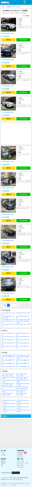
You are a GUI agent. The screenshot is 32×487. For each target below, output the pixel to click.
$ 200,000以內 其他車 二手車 (22, 364)
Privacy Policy (13, 485)
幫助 (2, 465)
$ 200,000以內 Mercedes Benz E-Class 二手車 (8, 384)
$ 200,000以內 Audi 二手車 (8, 319)
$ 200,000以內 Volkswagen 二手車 (22, 321)
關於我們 (3, 461)
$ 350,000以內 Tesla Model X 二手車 (22, 404)
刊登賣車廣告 (21, 453)
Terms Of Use (4, 485)
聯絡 (9, 39)
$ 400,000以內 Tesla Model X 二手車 (8, 407)
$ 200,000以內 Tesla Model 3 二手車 (8, 378)
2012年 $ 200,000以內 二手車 (23, 347)
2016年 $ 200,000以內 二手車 (23, 337)
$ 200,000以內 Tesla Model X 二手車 (8, 401)
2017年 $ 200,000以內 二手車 (8, 334)
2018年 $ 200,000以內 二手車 (23, 334)
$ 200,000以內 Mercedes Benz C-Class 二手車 (8, 374)
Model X (18, 6)
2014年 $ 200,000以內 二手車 (23, 340)
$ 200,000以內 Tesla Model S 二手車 (22, 384)
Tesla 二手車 (20, 467)
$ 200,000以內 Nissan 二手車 (8, 325)
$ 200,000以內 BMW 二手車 (23, 313)
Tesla (13, 6)
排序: (26, 15)
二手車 (2, 453)
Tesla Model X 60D (8, 86)
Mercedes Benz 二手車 (22, 463)
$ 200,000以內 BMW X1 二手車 (9, 387)
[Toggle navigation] (29, 2)
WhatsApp (24, 39)
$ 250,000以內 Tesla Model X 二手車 (22, 401)
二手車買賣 (8, 6)
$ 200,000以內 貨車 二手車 (8, 366)
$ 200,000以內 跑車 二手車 (22, 366)
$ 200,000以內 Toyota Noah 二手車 (8, 390)
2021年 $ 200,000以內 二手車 (23, 343)
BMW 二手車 (20, 465)
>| (16, 305)
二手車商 (3, 455)
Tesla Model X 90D (8, 59)
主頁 (3, 6)
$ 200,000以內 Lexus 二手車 (23, 324)
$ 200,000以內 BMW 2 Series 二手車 (21, 390)
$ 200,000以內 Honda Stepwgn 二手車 (7, 394)
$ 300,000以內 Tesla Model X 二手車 (8, 404)
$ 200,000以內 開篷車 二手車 (8, 364)
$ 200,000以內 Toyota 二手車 (8, 313)
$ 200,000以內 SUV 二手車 (22, 355)
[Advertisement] (16, 133)
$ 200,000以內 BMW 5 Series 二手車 (21, 394)
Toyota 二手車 (20, 461)
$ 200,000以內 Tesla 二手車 (23, 319)
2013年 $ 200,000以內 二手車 (8, 347)
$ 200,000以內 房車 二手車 (8, 355)
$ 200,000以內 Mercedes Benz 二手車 (8, 317)
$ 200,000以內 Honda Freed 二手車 (23, 381)
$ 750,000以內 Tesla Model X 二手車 (22, 410)
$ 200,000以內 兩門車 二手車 (8, 360)
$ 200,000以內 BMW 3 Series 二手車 (21, 374)
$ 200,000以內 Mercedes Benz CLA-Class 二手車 (22, 387)
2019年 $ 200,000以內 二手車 (8, 340)
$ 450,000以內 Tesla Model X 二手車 (22, 407)
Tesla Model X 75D (8, 33)
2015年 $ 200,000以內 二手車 (8, 337)
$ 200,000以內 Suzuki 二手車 (8, 321)
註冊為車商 (19, 455)
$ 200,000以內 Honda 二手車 (22, 317)
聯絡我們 (3, 463)
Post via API (20, 457)
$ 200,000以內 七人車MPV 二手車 (22, 357)
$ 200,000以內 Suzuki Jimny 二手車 (9, 381)
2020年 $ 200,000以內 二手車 (8, 343)
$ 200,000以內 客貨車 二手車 (22, 360)
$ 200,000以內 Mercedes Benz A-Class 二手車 (22, 378)
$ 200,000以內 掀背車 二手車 (8, 357)
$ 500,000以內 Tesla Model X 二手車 (8, 410)
